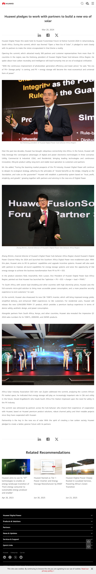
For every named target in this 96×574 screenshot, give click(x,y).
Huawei (5, 552)
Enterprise (14, 552)
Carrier (22, 552)
